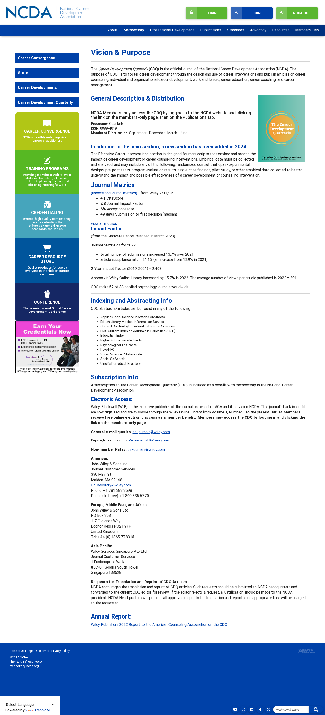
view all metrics (104, 223)
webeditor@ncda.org (24, 666)
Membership (133, 30)
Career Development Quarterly (45, 102)
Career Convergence (36, 57)
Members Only (307, 30)
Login (211, 13)
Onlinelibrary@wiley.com (111, 485)
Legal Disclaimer (38, 651)
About (112, 30)
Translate (42, 710)
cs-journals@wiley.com (151, 431)
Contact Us (17, 651)
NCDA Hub (301, 13)
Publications (210, 30)
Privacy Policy (60, 651)
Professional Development (172, 30)
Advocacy (258, 30)
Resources (280, 30)
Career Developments (37, 87)
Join (257, 13)
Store (23, 72)
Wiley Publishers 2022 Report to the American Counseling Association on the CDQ (159, 624)
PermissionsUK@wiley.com (149, 440)
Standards (235, 30)
